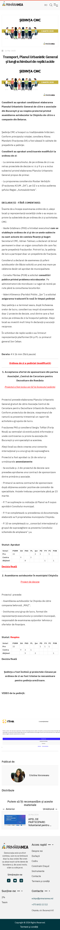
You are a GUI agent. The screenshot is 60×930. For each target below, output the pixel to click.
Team (4, 902)
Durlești (36, 856)
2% (3, 897)
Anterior (10, 809)
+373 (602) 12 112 (40, 904)
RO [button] (45, 5)
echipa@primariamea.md (42, 898)
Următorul (48, 809)
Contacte (36, 876)
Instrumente (38, 871)
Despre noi (37, 851)
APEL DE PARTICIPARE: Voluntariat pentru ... (39, 822)
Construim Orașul (40, 866)
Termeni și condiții (41, 881)
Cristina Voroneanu (39, 775)
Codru (35, 861)
